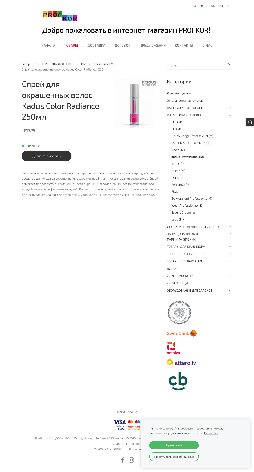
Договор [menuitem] (122, 45)
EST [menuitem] (220, 6)
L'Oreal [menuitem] (175, 177)
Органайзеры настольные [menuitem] (185, 100)
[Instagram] (131, 460)
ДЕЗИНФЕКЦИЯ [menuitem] (178, 283)
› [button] (230, 107)
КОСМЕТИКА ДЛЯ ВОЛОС (56, 64)
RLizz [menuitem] (174, 191)
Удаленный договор (127, 443)
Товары (27, 64)
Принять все (174, 445)
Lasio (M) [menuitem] (177, 219)
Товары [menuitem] (71, 45)
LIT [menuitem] (229, 6)
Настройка (211, 433)
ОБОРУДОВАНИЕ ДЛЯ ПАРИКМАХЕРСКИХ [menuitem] (182, 236)
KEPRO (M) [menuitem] (178, 163)
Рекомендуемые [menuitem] (179, 93)
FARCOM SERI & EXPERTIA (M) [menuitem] (191, 143)
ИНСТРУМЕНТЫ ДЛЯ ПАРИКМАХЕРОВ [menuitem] (194, 226)
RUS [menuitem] (203, 6)
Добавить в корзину (46, 156)
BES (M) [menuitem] (176, 122)
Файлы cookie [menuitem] (127, 412)
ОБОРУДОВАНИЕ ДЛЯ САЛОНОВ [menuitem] (190, 290)
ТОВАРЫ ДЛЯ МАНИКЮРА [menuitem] (186, 246)
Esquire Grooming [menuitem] (183, 212)
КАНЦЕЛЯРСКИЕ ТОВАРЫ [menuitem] (185, 108)
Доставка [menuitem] (96, 45)
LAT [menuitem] (195, 6)
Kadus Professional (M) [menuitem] (187, 157)
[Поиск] (229, 65)
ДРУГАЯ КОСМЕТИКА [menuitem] (182, 276)
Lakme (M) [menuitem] (178, 170)
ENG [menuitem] (212, 6)
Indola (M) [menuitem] (178, 150)
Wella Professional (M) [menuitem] (186, 205)
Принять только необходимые (174, 456)
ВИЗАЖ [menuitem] (172, 268)
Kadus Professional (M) (97, 64)
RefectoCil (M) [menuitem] (180, 184)
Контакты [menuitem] (184, 45)
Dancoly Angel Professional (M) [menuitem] (192, 136)
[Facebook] (123, 460)
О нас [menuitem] (207, 45)
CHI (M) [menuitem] (176, 129)
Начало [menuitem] (48, 45)
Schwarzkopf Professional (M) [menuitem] (191, 198)
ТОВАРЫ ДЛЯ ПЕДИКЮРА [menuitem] (185, 254)
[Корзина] (250, 122)
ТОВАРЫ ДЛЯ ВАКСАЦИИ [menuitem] (185, 261)
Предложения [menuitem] (153, 45)
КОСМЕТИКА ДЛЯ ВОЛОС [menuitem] (185, 115)
